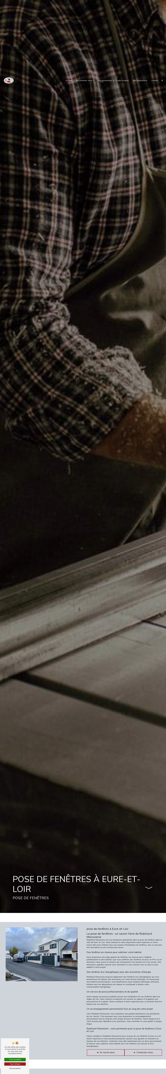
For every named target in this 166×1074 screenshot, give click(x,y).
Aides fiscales (122, 80)
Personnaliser (15, 1068)
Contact (154, 80)
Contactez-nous (145, 1052)
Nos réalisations (140, 80)
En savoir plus (107, 1052)
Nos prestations (105, 80)
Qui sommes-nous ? (85, 80)
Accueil (69, 80)
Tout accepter (15, 1059)
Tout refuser (15, 1064)
